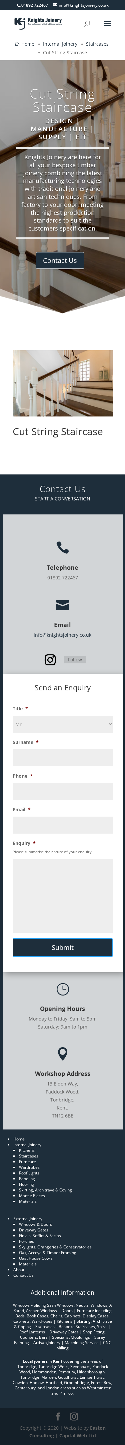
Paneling (27, 1178)
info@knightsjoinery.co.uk (62, 635)
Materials (28, 1201)
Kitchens (27, 1150)
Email (22, 810)
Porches (26, 1241)
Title (20, 709)
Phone (23, 776)
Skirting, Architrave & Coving (45, 1190)
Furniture (27, 1161)
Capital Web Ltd (77, 1435)
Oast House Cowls (36, 1258)
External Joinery (27, 1218)
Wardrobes (29, 1167)
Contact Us (60, 260)
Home (19, 1139)
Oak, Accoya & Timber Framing (47, 1252)
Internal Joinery (27, 1144)
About (18, 1269)
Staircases (28, 1156)
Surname (26, 742)
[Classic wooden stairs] (63, 414)
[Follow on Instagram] (50, 660)
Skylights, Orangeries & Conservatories (55, 1247)
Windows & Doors (35, 1224)
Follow (75, 659)
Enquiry (24, 843)
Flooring (26, 1184)
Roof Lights (29, 1173)
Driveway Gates (33, 1230)
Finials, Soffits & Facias (40, 1235)
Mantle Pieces (32, 1195)
